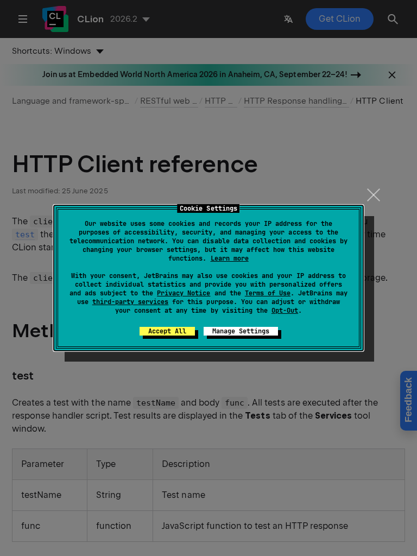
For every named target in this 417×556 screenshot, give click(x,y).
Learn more (230, 258)
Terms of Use (267, 293)
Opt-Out (284, 310)
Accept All (167, 331)
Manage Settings (240, 331)
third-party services (130, 302)
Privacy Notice (183, 293)
